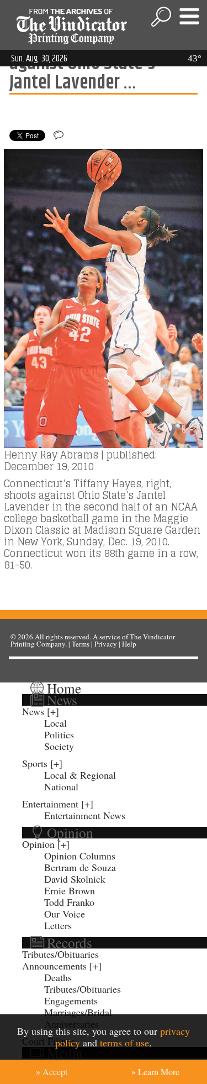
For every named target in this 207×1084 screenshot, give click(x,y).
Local (55, 722)
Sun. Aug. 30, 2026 (39, 58)
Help (129, 644)
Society (59, 746)
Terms (80, 644)
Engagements (71, 1000)
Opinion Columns (79, 855)
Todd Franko (69, 902)
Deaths (58, 977)
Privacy (105, 644)
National (61, 786)
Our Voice (64, 913)
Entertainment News (84, 815)
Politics (59, 734)
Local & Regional (80, 774)
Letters (58, 925)
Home (64, 688)
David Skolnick (74, 878)
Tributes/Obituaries (60, 954)
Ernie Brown (69, 890)
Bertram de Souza (80, 867)
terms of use (124, 1042)
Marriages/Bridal (78, 1012)
